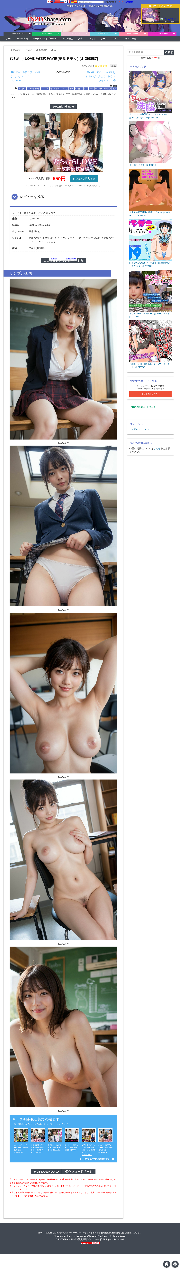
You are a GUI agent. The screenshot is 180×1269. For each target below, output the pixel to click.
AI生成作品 (68, 38)
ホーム (9, 38)
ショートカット (34, 89)
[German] (72, 1)
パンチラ (45, 89)
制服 (71, 89)
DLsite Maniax (47, 34)
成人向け (98, 89)
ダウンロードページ (79, 1171)
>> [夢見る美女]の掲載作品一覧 (97, 1159)
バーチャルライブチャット (45, 38)
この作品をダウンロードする (63, 260)
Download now (63, 106)
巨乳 (91, 89)
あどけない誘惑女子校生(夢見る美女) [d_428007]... (71, 1147)
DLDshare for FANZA (22, 50)
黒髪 (114, 89)
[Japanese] (48, 1)
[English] (51, 1)
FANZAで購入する (84, 178)
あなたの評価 (88, 66)
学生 (86, 89)
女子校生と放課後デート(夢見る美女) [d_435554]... (54, 1147)
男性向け (107, 89)
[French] (68, 1)
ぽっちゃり (54, 89)
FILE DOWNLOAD (46, 1171)
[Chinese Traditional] (55, 1)
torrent (54, 259)
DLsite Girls (75, 34)
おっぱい (22, 89)
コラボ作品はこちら (150, 394)
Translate (128, 2)
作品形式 (42, 50)
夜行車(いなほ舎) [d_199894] (142, 165)
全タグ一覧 (130, 38)
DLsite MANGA (104, 34)
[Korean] (65, 1)
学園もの (78, 89)
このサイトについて (139, 429)
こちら (156, 448)
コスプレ (116, 38)
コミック (91, 38)
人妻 (80, 38)
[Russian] (62, 1)
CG (55, 50)
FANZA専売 (22, 38)
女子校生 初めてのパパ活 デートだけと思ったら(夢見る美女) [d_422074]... (89, 1150)
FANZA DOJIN (18, 34)
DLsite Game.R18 (133, 34)
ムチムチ (64, 89)
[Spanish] (75, 1)
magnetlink (71, 259)
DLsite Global (162, 34)
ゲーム (104, 38)
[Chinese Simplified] (58, 1)
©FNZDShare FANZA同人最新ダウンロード (79, 1239)
